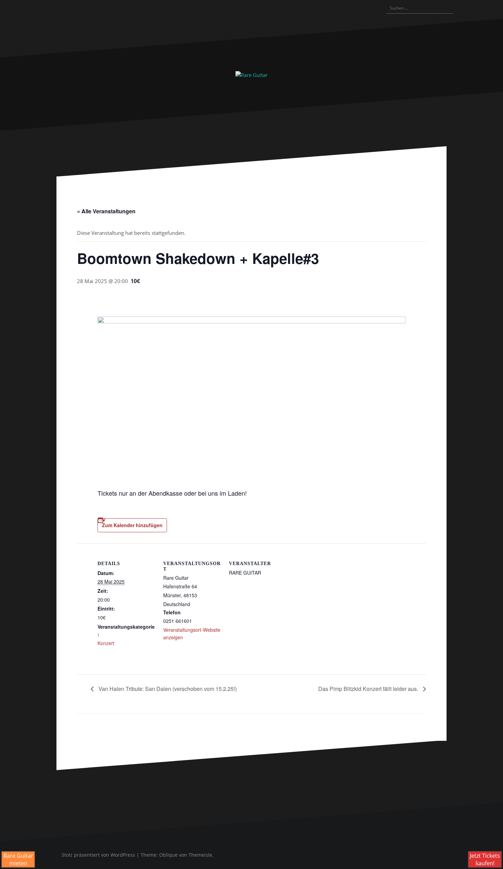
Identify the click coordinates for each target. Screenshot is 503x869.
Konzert (106, 643)
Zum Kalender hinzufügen (132, 525)
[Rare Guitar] (251, 74)
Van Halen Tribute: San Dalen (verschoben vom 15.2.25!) (167, 689)
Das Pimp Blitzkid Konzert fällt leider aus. (369, 689)
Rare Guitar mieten (18, 859)
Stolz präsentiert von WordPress (98, 855)
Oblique (168, 855)
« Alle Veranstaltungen (106, 211)
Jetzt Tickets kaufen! (485, 859)
